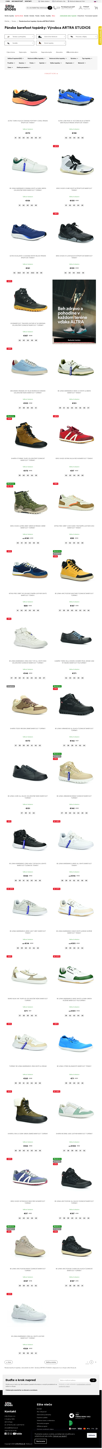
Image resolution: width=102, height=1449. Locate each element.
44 (28, 138)
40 (32, 408)
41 (15, 138)
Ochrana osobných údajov (45, 1429)
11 (95, 1362)
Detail (27, 116)
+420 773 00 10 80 (11, 1430)
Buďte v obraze (6, 1434)
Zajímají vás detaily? (60, 1436)
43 (23, 138)
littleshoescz (8, 1434)
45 (32, 138)
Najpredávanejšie (46, 52)
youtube (17, 1434)
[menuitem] (9, 16)
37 (20, 408)
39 (28, 408)
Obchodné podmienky (44, 1414)
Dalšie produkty (51, 1362)
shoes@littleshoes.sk (11, 1428)
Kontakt (28, 1)
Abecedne (59, 52)
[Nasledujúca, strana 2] (91, 1362)
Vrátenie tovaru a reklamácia (46, 1420)
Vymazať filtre (50, 73)
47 (40, 138)
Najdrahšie (34, 52)
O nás (8, 1)
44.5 (32, 273)
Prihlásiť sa (93, 1380)
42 (19, 138)
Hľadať (50, 8)
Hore (9, 1362)
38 (24, 408)
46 (36, 138)
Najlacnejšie (22, 52)
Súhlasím (91, 1435)
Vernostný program (43, 1423)
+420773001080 (11, 1434)
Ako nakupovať (17, 1)
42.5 (19, 273)
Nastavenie (40, 1441)
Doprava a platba (42, 1417)
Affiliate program (42, 1426)
